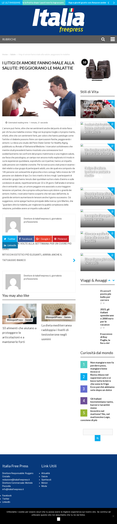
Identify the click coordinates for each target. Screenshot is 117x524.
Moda (44, 486)
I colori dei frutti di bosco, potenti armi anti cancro (97, 128)
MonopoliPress (15, 320)
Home (5, 54)
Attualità (45, 473)
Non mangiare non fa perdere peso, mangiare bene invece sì (102, 367)
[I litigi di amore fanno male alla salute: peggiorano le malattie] (39, 95)
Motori (44, 483)
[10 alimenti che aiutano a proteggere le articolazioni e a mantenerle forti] (19, 314)
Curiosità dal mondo (96, 352)
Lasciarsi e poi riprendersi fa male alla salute (97, 106)
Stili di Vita (89, 91)
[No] (113, 516)
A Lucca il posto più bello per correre (105, 295)
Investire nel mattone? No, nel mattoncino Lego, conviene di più (95, 415)
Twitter (5, 499)
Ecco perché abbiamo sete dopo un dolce (102, 388)
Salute (13, 54)
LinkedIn (6, 502)
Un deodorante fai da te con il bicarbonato (99, 151)
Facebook (7, 495)
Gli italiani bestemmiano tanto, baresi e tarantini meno (101, 403)
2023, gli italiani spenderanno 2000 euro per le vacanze (107, 317)
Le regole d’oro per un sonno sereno (99, 217)
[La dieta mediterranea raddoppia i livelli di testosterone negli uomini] (58, 312)
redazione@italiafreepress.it (16, 479)
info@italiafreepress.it (13, 489)
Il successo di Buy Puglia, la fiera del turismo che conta (107, 341)
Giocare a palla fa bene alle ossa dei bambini (96, 237)
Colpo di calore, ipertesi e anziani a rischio (97, 171)
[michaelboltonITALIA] (97, 69)
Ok (58, 519)
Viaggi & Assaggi (93, 280)
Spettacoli (46, 479)
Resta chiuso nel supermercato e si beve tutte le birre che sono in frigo (100, 379)
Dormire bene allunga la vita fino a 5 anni (98, 195)
